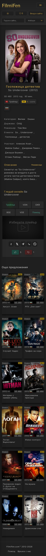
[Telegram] (23, 244)
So (16, 132)
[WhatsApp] (34, 244)
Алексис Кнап (23, 144)
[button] (8, 13)
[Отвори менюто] (40, 5)
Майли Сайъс (12, 148)
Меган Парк (29, 157)
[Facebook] (11, 244)
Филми (21, 119)
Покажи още (36, 165)
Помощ (11, 551)
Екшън (31, 119)
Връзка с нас (24, 551)
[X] (17, 244)
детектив (25, 137)
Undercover (27, 132)
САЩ (19, 123)
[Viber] (29, 244)
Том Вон (22, 128)
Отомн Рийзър (13, 157)
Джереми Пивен (31, 148)
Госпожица (11, 137)
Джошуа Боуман (14, 152)
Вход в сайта (36, 13)
